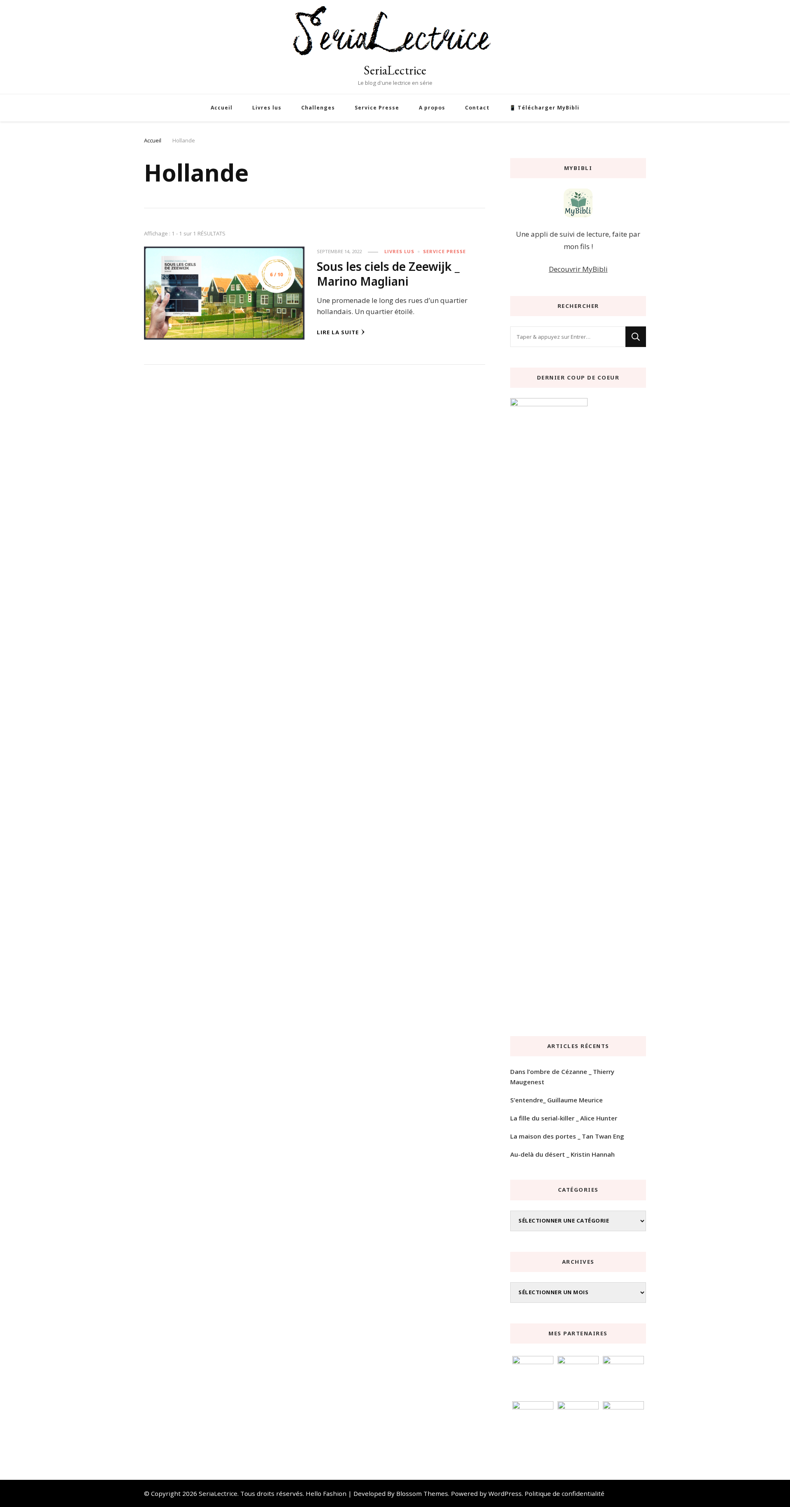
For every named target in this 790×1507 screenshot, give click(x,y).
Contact (477, 107)
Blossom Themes (422, 1493)
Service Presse (377, 107)
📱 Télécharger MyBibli (544, 107)
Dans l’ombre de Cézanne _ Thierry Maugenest (562, 1076)
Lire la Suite (338, 332)
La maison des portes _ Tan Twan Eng (567, 1136)
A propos (432, 107)
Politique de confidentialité (564, 1493)
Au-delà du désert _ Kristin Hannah (562, 1154)
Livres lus (266, 107)
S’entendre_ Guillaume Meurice (556, 1100)
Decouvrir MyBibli (578, 269)
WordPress (505, 1493)
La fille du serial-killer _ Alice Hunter (563, 1118)
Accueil (221, 107)
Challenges (318, 107)
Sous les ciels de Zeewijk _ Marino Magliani (388, 274)
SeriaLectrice (395, 70)
